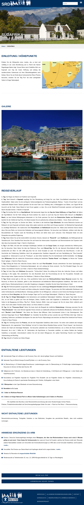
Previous (4, 141)
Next (80, 141)
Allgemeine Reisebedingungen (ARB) (59, 494)
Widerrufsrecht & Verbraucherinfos (61, 498)
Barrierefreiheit (43, 501)
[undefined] (5, 499)
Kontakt (76, 494)
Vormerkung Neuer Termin (42, 481)
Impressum (41, 494)
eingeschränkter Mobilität (27, 453)
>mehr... (6, 445)
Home (3, 46)
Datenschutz (41, 498)
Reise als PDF (42, 475)
